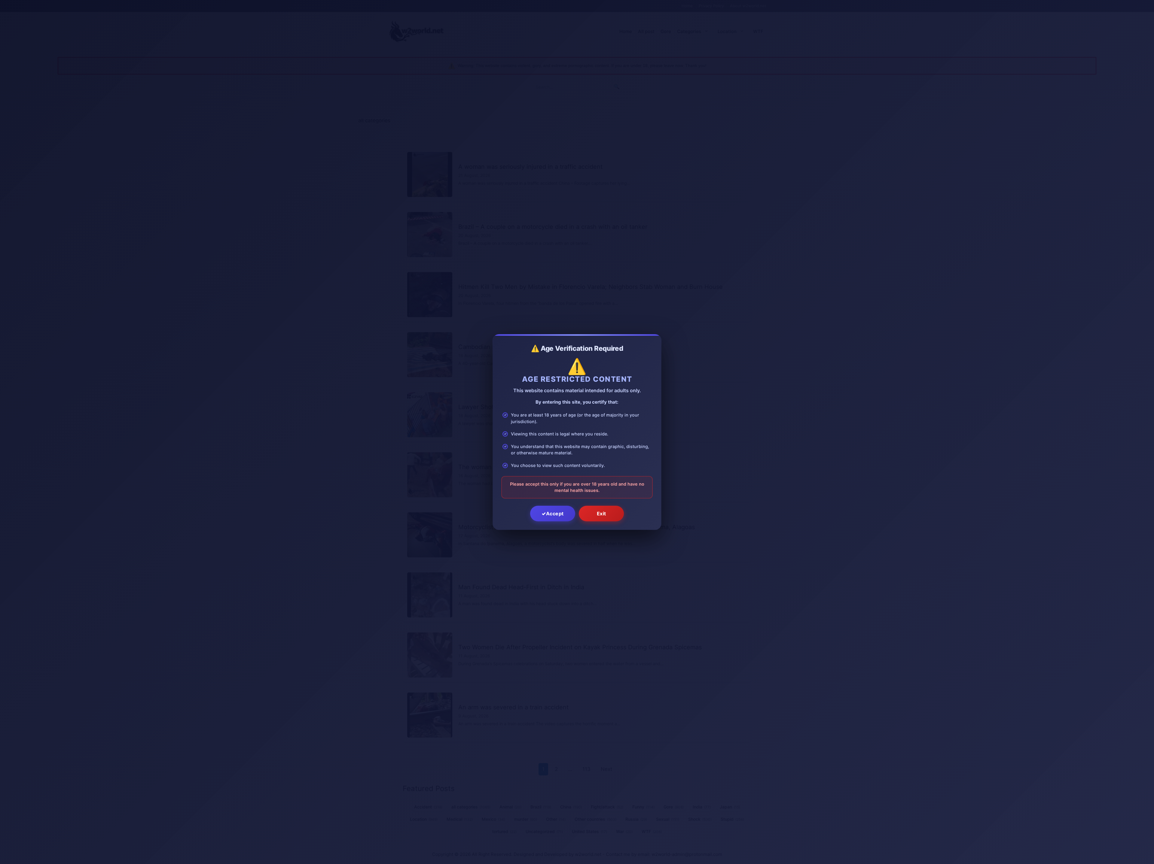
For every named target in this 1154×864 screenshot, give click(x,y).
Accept (555, 514)
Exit (601, 514)
